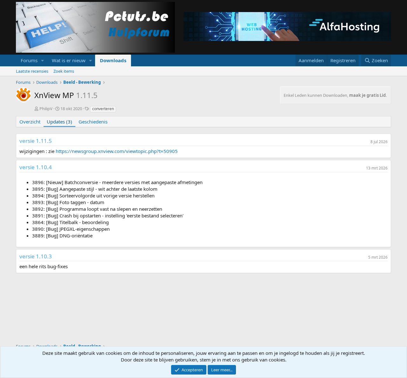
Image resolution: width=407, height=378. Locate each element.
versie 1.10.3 (35, 256)
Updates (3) (59, 121)
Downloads (113, 60)
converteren (103, 108)
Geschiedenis (93, 121)
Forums (29, 60)
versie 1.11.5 (35, 140)
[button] (42, 60)
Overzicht (29, 121)
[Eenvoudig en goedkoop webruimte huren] (287, 27)
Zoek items (63, 71)
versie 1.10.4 (35, 167)
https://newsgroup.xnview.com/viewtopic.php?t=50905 (117, 151)
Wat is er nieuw (69, 60)
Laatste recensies (32, 71)
